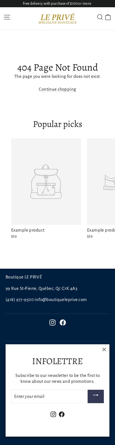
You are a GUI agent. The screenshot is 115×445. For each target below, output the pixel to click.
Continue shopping (57, 89)
